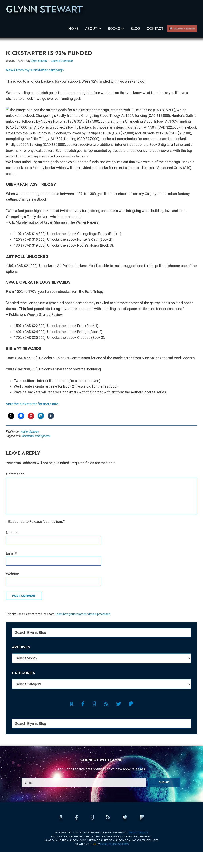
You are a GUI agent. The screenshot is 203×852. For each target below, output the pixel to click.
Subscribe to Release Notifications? (37, 521)
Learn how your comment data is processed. (83, 614)
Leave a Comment (62, 60)
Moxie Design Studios (114, 844)
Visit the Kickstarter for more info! (32, 404)
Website (12, 574)
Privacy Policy (138, 832)
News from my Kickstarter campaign (35, 70)
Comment (15, 474)
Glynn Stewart (44, 9)
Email (11, 553)
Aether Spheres (30, 431)
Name (12, 533)
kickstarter (28, 436)
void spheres (43, 436)
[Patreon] (182, 28)
